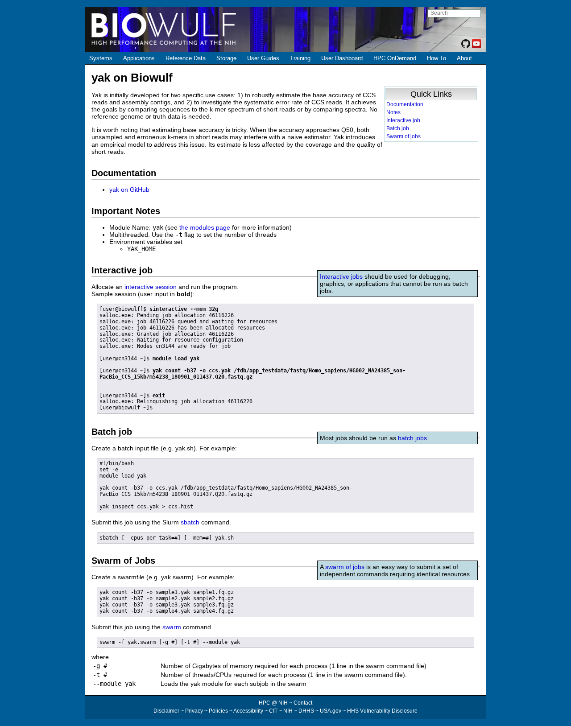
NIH (288, 711)
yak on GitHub (129, 189)
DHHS (306, 711)
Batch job (397, 128)
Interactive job (403, 120)
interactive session (150, 286)
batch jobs (412, 437)
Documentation (404, 104)
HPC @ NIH (274, 703)
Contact (303, 703)
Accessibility (248, 711)
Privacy (194, 711)
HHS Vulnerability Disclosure (382, 711)
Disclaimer (166, 711)
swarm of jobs (344, 566)
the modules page (204, 227)
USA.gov (330, 711)
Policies (218, 711)
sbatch (190, 522)
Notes (393, 112)
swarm (171, 627)
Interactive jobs (341, 276)
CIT (273, 711)
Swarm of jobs (403, 136)
